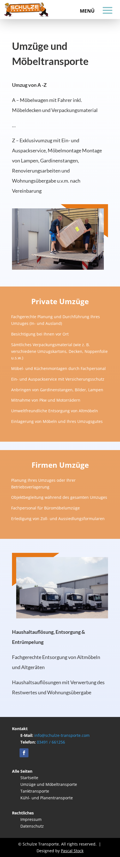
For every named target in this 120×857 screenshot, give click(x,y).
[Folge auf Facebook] (24, 752)
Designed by (60, 850)
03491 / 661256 (50, 742)
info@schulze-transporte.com (62, 735)
